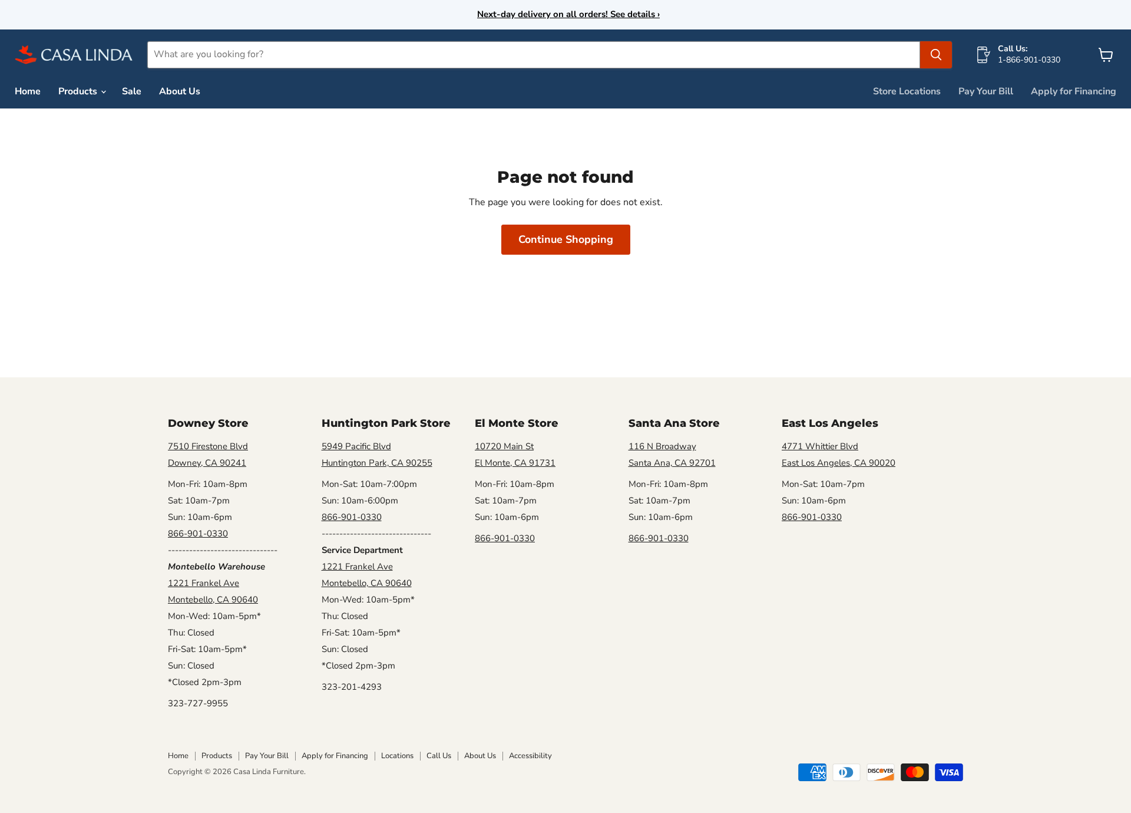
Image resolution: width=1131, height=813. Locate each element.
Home (28, 91)
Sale (131, 91)
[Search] (936, 54)
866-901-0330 (198, 533)
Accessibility (530, 756)
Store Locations (907, 91)
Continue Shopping (565, 239)
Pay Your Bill (985, 91)
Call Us (438, 756)
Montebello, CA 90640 (213, 599)
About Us (179, 91)
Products (79, 91)
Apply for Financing (1073, 91)
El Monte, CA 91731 (515, 463)
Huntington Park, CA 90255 (377, 463)
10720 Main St (504, 446)
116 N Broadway (662, 446)
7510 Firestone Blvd (208, 446)
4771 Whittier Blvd (820, 446)
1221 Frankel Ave (203, 583)
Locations (397, 756)
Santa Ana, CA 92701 (672, 463)
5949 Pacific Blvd (356, 446)
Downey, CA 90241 (207, 463)
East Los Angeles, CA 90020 (838, 463)
